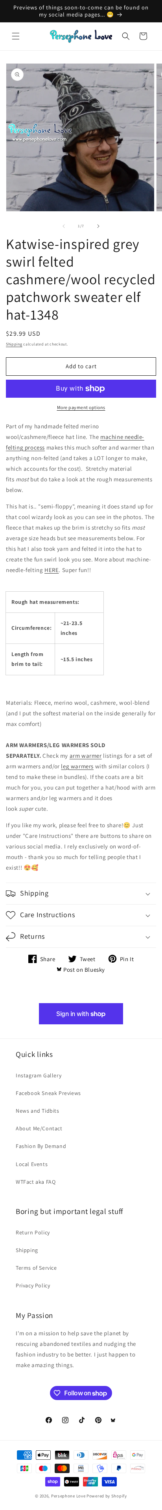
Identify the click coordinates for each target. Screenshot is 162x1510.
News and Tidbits (37, 1110)
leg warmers (77, 766)
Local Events (32, 1164)
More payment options (81, 407)
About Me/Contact (39, 1128)
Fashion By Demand (41, 1146)
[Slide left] (63, 226)
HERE (51, 570)
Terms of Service (36, 1267)
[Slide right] (98, 226)
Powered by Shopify (107, 1496)
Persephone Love (68, 1496)
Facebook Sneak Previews (48, 1093)
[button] (15, 36)
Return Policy (33, 1232)
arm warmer (86, 755)
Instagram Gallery (38, 1075)
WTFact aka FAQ (35, 1181)
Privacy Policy (33, 1285)
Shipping (14, 344)
